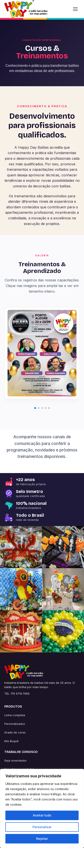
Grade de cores (15, 732)
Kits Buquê (11, 741)
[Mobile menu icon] (75, 9)
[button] (75, 357)
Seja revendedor (15, 760)
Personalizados (14, 723)
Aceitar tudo (42, 815)
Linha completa (14, 715)
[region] (42, 808)
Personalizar (42, 827)
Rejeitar (42, 838)
